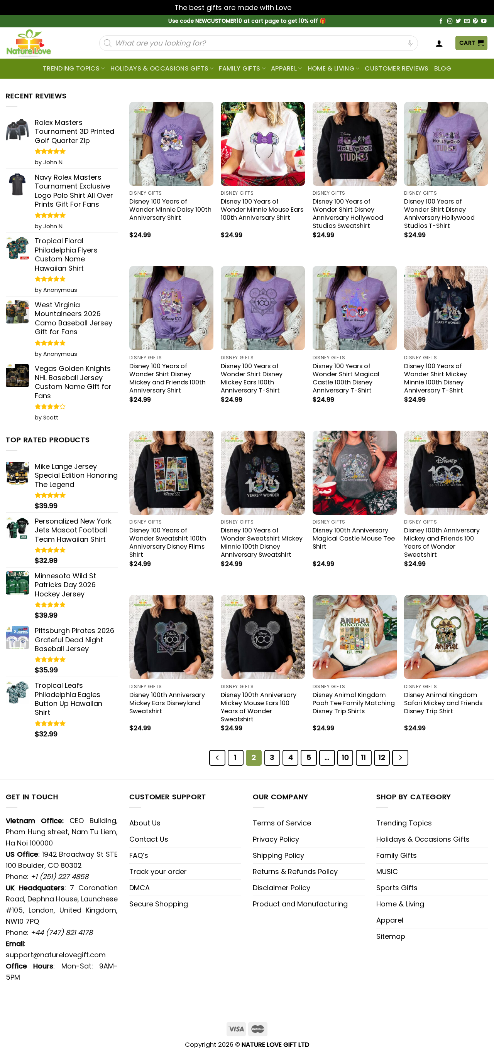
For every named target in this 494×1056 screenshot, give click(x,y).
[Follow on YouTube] (484, 21)
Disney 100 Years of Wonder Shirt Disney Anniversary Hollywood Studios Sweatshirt (348, 213)
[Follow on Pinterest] (475, 21)
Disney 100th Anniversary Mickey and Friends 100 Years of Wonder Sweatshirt (442, 542)
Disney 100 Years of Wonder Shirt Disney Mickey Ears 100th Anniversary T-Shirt (252, 378)
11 (363, 757)
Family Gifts (239, 68)
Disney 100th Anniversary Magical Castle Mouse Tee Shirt (354, 538)
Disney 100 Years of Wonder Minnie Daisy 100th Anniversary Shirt (170, 209)
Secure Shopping (158, 904)
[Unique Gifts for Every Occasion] (38, 43)
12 (382, 757)
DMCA (139, 888)
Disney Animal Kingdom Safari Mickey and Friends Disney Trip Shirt (443, 703)
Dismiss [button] (306, 7)
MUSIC (387, 871)
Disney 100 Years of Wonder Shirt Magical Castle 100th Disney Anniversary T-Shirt (346, 378)
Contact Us (148, 839)
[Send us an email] (467, 21)
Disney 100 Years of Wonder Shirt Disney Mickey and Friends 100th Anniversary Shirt (167, 378)
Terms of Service (282, 823)
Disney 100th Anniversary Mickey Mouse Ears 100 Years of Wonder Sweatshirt (258, 707)
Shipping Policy (278, 855)
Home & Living (331, 68)
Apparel (284, 68)
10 (345, 757)
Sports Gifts (397, 888)
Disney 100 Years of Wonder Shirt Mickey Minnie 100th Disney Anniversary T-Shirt (435, 378)
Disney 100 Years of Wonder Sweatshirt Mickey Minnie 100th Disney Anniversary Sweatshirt (262, 542)
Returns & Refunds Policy (295, 871)
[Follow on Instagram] (450, 21)
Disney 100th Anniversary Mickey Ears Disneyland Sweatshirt (167, 703)
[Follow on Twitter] (458, 21)
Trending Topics (404, 823)
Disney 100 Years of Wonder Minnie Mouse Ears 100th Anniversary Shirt (262, 209)
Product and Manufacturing (300, 904)
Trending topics (71, 68)
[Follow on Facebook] (441, 21)
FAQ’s (138, 855)
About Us (145, 823)
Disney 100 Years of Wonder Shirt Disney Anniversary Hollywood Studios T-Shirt (439, 213)
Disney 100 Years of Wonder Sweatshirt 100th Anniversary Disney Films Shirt (167, 542)
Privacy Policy (276, 839)
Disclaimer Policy (281, 888)
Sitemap (390, 936)
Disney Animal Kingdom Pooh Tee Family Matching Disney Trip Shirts (354, 703)
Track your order (158, 871)
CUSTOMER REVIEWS (396, 68)
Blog (442, 68)
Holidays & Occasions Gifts (159, 68)
